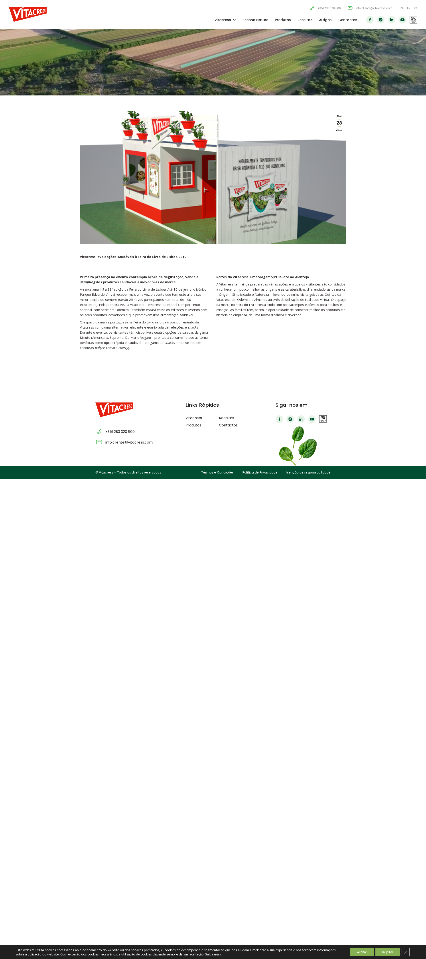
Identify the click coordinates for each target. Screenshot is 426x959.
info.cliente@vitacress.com (374, 8)
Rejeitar (387, 952)
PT (401, 8)
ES (415, 8)
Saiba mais (213, 954)
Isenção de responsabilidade (308, 472)
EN (408, 8)
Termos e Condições (217, 472)
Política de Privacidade (260, 472)
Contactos (347, 20)
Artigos (325, 20)
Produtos (283, 20)
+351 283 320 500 (329, 8)
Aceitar (362, 952)
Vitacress (223, 20)
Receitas (305, 20)
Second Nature (255, 20)
